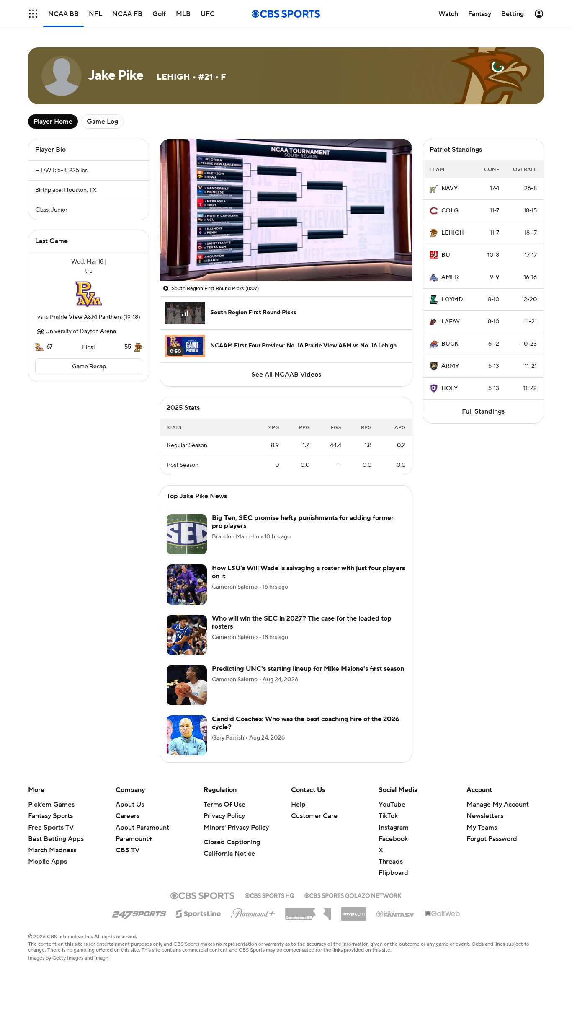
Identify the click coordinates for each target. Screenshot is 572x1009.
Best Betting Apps (56, 839)
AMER (450, 277)
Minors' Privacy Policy (236, 827)
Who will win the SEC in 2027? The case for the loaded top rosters (302, 622)
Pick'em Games (51, 804)
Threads (391, 861)
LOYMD (452, 299)
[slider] (286, 256)
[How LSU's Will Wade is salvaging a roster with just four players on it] (187, 584)
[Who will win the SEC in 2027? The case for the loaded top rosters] (187, 635)
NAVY (449, 188)
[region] (286, 210)
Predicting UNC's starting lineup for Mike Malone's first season (308, 669)
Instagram (394, 827)
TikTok (388, 816)
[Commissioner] (308, 911)
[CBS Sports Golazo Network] (353, 894)
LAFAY (450, 322)
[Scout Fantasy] (395, 913)
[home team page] (88, 294)
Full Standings (483, 411)
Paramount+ (134, 839)
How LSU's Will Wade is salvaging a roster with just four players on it (308, 572)
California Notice (229, 853)
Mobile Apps (47, 861)
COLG (450, 211)
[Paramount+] (253, 912)
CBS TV (127, 850)
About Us (130, 804)
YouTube (392, 804)
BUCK (450, 344)
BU (445, 255)
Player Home (52, 121)
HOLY (449, 388)
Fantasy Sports (50, 816)
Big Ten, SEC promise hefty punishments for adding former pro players (303, 522)
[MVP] (353, 910)
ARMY (450, 366)
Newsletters (484, 816)
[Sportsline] (198, 912)
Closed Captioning (232, 842)
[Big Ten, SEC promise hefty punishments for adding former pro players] (187, 534)
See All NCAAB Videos (286, 374)
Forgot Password (491, 839)
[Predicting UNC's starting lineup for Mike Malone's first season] (187, 685)
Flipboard (393, 873)
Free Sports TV (51, 827)
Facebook (393, 839)
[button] (33, 13)
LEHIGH (452, 233)
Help (298, 804)
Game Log (102, 121)
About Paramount (142, 827)
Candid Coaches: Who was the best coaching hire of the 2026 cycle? (305, 723)
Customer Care (314, 816)
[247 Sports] (139, 912)
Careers (127, 816)
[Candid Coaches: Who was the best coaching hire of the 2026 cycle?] (187, 735)
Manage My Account (497, 804)
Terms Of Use (224, 804)
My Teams (481, 827)
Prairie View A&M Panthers (86, 317)
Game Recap (89, 366)
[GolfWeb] (442, 914)
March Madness (52, 850)
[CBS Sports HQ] (269, 894)
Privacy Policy (224, 816)
